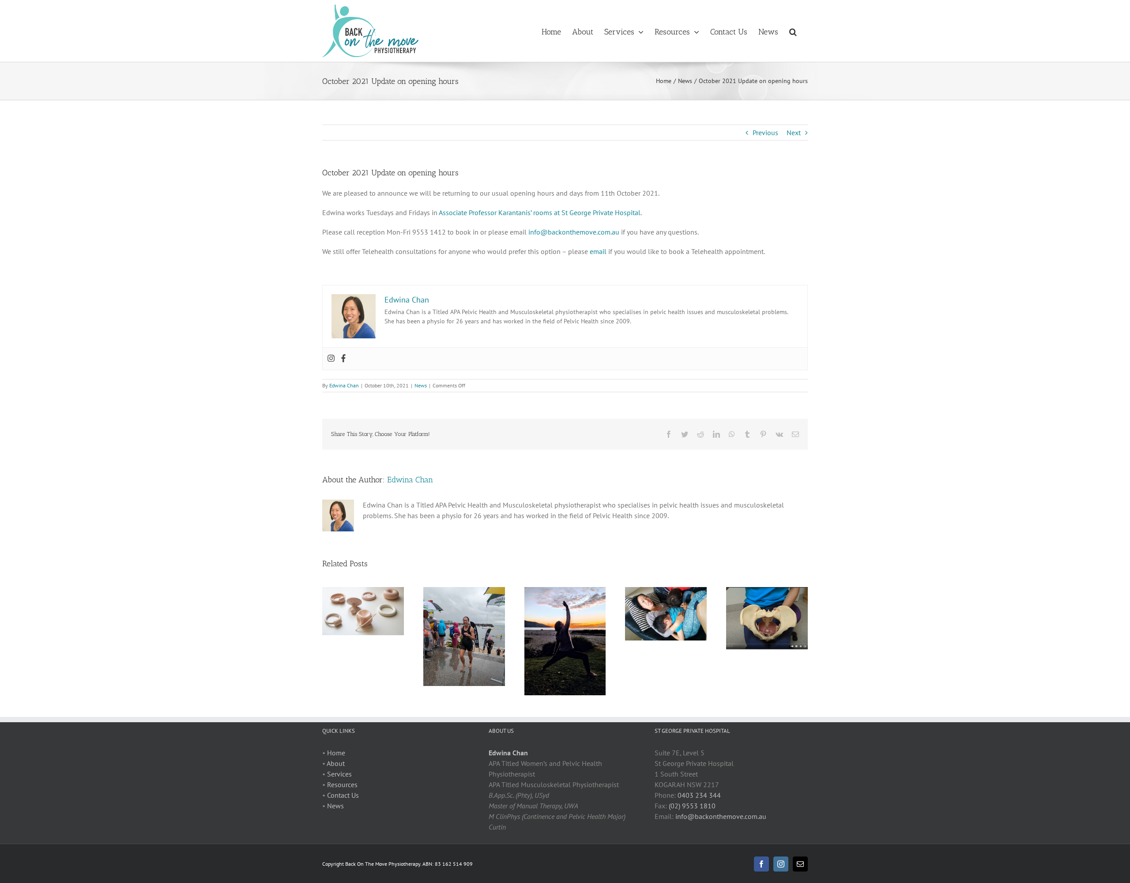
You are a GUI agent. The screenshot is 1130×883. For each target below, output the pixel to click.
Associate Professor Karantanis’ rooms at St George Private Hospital (539, 212)
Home (336, 752)
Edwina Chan (344, 385)
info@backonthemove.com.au (573, 231)
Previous (765, 132)
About (336, 763)
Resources (342, 784)
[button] (793, 31)
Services (339, 773)
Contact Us (343, 795)
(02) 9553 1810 (692, 805)
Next (794, 132)
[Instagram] (331, 358)
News (420, 385)
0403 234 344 (699, 795)
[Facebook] (343, 358)
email (598, 251)
